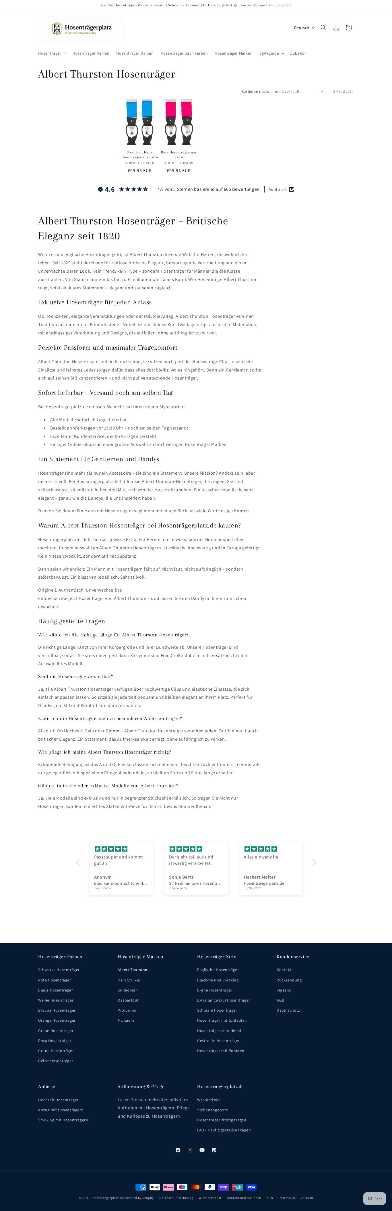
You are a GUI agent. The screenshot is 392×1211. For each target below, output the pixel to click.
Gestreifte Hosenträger (218, 1040)
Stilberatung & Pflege (141, 1086)
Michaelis (126, 1020)
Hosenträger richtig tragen (222, 1120)
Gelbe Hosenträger (55, 1060)
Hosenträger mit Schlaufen (222, 1020)
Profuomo (127, 1010)
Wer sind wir (208, 1099)
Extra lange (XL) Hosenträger (223, 1000)
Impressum (286, 1197)
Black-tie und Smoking (218, 980)
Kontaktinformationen (244, 1197)
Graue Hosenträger (55, 1030)
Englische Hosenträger (218, 970)
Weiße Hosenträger (55, 1000)
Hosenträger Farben (60, 956)
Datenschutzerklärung (176, 1197)
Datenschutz (288, 1010)
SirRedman (128, 990)
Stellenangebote (212, 1109)
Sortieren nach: (255, 91)
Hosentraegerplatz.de (106, 1198)
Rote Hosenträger (54, 980)
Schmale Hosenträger (217, 1010)
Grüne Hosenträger (56, 1050)
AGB (280, 1000)
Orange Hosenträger (57, 1020)
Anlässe (46, 1086)
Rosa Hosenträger (54, 1040)
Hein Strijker (129, 980)
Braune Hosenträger (57, 1010)
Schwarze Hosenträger (59, 970)
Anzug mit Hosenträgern (61, 1109)
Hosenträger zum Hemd (219, 1030)
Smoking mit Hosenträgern (63, 1120)
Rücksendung (289, 980)
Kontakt (284, 970)
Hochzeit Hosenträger (58, 1099)
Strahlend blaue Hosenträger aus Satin (139, 154)
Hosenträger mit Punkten (220, 1050)
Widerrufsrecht (210, 1197)
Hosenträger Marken (141, 956)
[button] (52, 53)
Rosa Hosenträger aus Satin (179, 154)
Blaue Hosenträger (55, 990)
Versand (284, 990)
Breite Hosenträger (214, 990)
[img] (121, 849)
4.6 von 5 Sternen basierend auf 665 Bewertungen (209, 189)
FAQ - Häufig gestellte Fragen (224, 1130)
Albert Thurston (133, 970)
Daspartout (128, 1000)
